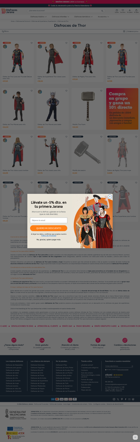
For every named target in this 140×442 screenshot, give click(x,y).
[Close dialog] (110, 197)
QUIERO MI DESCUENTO (48, 228)
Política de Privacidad (48, 236)
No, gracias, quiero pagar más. (49, 240)
